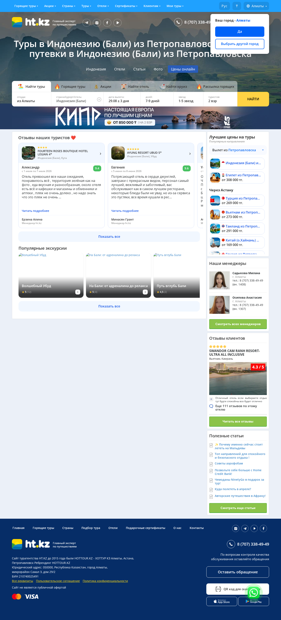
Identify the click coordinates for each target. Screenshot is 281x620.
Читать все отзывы (238, 421)
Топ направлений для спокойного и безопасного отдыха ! (240, 456)
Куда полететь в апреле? (233, 489)
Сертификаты (125, 6)
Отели (102, 6)
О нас (177, 528)
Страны (67, 6)
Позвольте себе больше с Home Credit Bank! (238, 472)
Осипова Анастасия (247, 297)
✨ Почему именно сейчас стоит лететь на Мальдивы (239, 446)
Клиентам (151, 6)
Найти (253, 99)
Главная (18, 528)
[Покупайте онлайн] (26, 596)
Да (240, 31)
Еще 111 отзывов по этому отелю (236, 407)
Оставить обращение (238, 571)
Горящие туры (25, 6)
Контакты (197, 528)
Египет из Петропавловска (243, 175)
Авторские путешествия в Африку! (240, 496)
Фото (158, 69)
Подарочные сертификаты (145, 528)
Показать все (109, 236)
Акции (49, 6)
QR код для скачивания (242, 589)
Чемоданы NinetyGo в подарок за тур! (239, 481)
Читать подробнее (35, 211)
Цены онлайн (183, 69)
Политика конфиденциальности (105, 581)
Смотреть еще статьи (238, 508)
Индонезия (96, 69)
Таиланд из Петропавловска (243, 227)
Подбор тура (90, 528)
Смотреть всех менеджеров (238, 324)
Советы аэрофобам (229, 463)
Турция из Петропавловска (243, 199)
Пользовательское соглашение (58, 581)
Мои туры (174, 6)
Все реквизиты (22, 581)
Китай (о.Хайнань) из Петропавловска (243, 240)
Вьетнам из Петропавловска (243, 213)
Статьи (139, 69)
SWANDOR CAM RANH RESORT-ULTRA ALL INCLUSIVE (234, 353)
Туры (85, 6)
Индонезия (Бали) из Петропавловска (243, 163)
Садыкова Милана (246, 273)
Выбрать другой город (240, 44)
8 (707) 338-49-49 (200, 22)
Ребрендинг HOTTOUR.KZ (52, 563)
